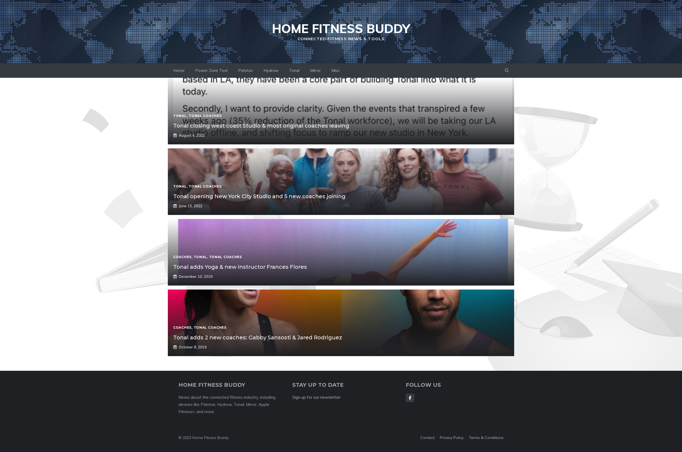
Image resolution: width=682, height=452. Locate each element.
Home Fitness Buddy (341, 28)
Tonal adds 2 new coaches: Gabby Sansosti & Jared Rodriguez (257, 337)
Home (179, 70)
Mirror (315, 70)
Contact (427, 437)
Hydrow (270, 70)
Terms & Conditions (486, 437)
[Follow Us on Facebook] (410, 398)
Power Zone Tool (211, 70)
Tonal (294, 70)
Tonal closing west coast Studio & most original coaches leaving (261, 126)
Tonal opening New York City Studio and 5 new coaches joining (259, 196)
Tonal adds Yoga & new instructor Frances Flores (240, 267)
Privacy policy (452, 437)
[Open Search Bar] (507, 70)
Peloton (245, 70)
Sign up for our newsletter (316, 397)
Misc (335, 70)
